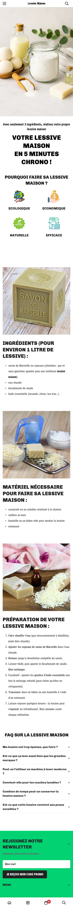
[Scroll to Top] (66, 889)
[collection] (28, 902)
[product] (9, 903)
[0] (46, 902)
